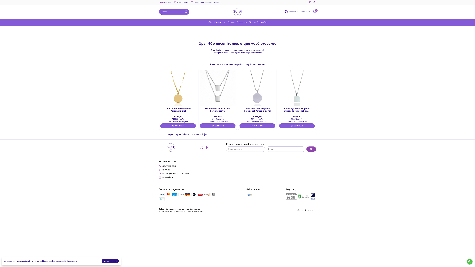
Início (210, 22)
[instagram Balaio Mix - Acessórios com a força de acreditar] (310, 2)
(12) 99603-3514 (169, 166)
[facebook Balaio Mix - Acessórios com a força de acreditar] (314, 2)
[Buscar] (186, 11)
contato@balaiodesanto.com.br (206, 2)
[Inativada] (313, 196)
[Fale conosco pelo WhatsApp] (470, 262)
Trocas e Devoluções (258, 22)
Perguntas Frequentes (237, 22)
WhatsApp (167, 2)
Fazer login (305, 12)
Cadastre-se (294, 12)
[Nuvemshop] (306, 210)
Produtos (218, 22)
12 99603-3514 (182, 2)
